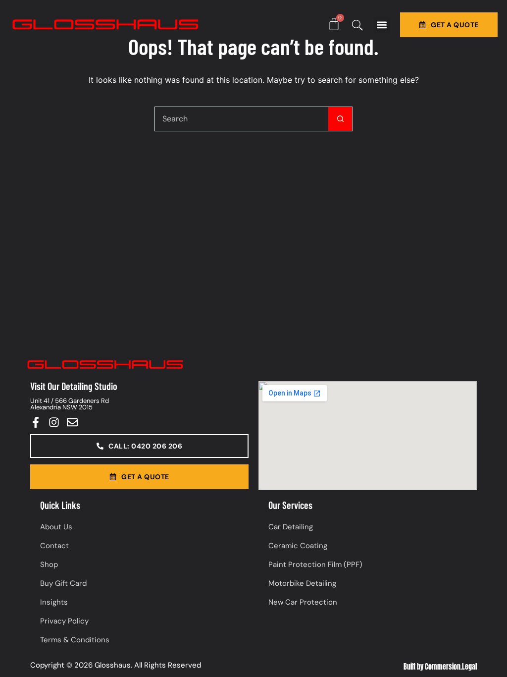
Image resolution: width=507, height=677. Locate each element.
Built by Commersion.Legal (440, 667)
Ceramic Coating (297, 546)
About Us (56, 527)
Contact (54, 546)
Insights (54, 602)
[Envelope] (72, 422)
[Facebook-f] (35, 422)
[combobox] (241, 119)
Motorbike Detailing (302, 583)
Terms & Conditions (74, 640)
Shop (49, 564)
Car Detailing (290, 527)
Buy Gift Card (63, 583)
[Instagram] (54, 422)
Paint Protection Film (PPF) (315, 564)
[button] (382, 25)
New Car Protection (302, 602)
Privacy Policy (64, 621)
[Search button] (340, 119)
